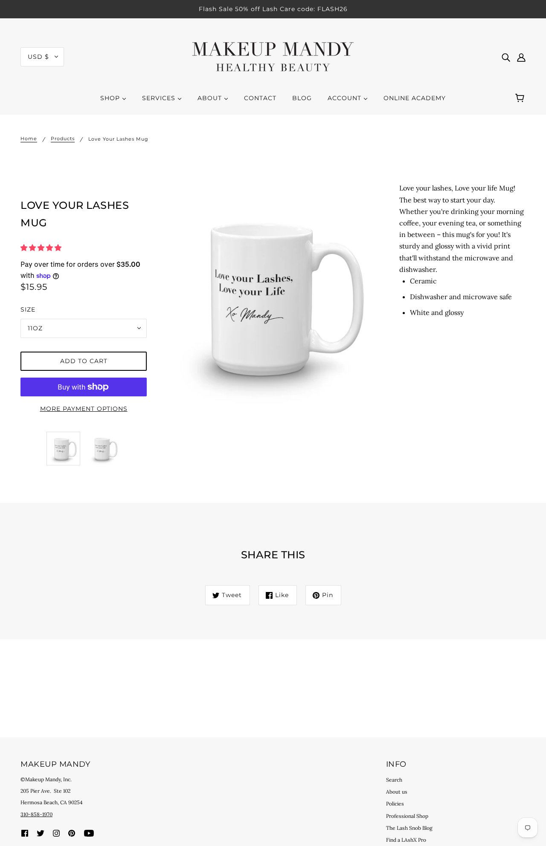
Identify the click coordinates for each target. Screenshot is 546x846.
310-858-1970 (36, 814)
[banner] (273, 56)
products (63, 138)
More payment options (84, 409)
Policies (395, 803)
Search (394, 780)
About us (396, 791)
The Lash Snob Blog (409, 828)
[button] (41, 247)
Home (28, 138)
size (27, 309)
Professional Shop (407, 816)
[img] (506, 57)
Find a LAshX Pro (406, 840)
